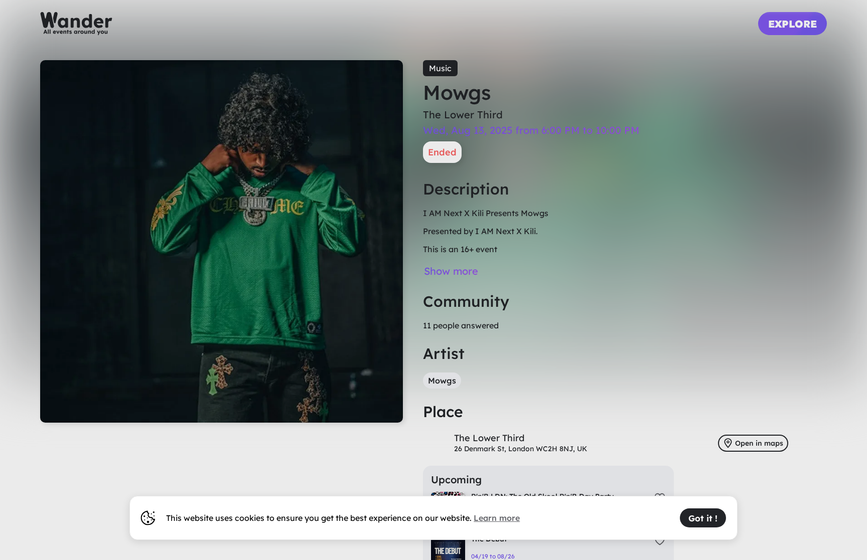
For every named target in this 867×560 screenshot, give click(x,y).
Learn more (497, 518)
